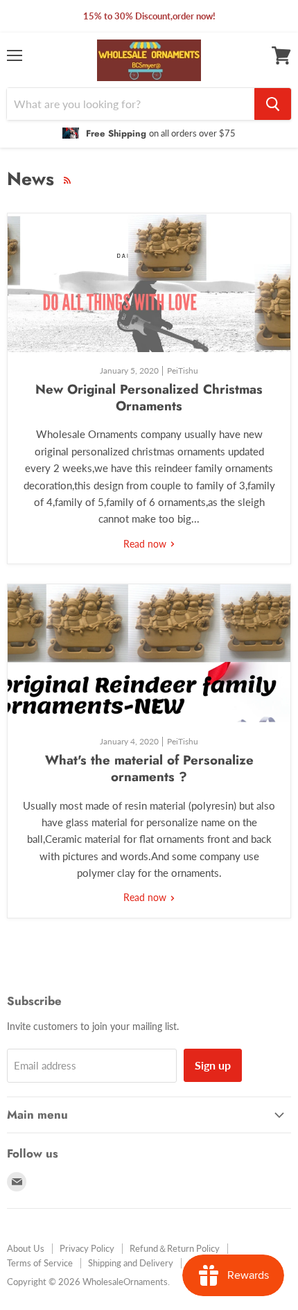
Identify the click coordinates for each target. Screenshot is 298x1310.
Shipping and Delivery (130, 1262)
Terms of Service (40, 1262)
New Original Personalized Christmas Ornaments (149, 397)
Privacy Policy (87, 1248)
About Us (25, 1248)
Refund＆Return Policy (175, 1248)
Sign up (213, 1065)
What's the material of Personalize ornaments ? (149, 768)
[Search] (272, 104)
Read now (146, 544)
